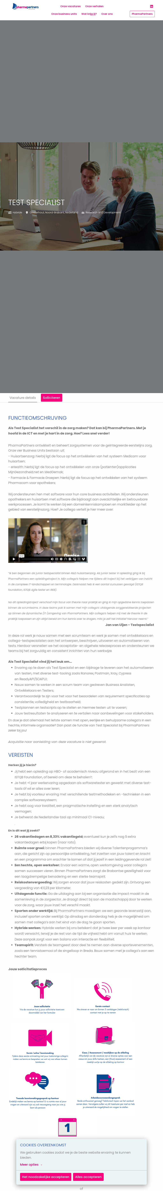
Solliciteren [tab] (51, 397)
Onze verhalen (94, 6)
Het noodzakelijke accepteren (45, 1177)
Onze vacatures (70, 6)
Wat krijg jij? (89, 14)
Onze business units (64, 14)
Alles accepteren (88, 1177)
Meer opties (29, 1164)
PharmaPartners (142, 14)
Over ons (107, 14)
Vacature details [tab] (23, 397)
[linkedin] (151, 6)
